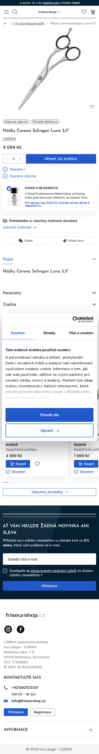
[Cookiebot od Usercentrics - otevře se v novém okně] (72, 319)
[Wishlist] (84, 12)
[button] (49, 259)
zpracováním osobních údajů (53, 571)
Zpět (7, 23)
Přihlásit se (49, 586)
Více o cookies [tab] (81, 333)
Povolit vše (49, 415)
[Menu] (6, 12)
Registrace (42, 712)
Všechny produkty (47, 492)
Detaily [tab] (49, 333)
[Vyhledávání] (15, 12)
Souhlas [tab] (18, 333)
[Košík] (92, 12)
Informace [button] (16, 730)
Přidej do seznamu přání (91, 106)
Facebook (20, 629)
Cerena (9, 139)
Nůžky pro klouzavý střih (27, 23)
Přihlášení (16, 712)
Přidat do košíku (61, 159)
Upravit (47, 430)
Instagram (8, 629)
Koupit (21, 464)
